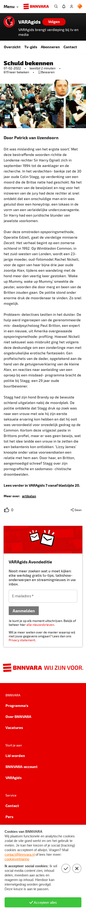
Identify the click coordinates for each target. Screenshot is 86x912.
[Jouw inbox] (64, 6)
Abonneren (50, 47)
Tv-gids (30, 47)
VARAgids (29, 22)
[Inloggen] (71, 6)
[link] (29, 496)
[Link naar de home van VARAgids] (9, 21)
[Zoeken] (56, 6)
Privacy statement (22, 640)
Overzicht (12, 47)
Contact (70, 47)
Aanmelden (24, 610)
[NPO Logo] (79, 6)
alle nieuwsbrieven (40, 625)
